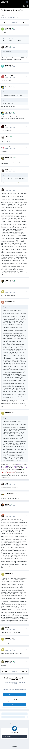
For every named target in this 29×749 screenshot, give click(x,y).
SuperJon (8, 126)
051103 (7, 628)
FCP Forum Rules (7, 736)
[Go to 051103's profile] (2, 628)
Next (24, 22)
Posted (10, 29)
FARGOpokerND (9, 493)
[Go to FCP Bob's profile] (2, 87)
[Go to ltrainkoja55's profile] (2, 302)
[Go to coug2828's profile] (2, 29)
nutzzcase (8, 515)
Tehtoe (7, 504)
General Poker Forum (13, 17)
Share (14, 713)
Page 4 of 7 (14, 22)
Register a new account (14, 694)
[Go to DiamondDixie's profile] (2, 281)
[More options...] (26, 29)
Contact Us (14, 746)
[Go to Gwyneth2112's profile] (2, 76)
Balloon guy (8, 157)
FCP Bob (4, 15)
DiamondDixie (9, 280)
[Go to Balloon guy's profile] (2, 158)
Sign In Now (14, 704)
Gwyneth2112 (9, 76)
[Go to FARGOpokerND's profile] (2, 494)
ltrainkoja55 (8, 301)
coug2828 (8, 28)
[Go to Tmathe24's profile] (2, 66)
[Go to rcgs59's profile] (2, 46)
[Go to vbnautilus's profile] (2, 147)
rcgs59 (7, 46)
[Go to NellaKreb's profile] (2, 291)
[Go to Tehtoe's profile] (2, 504)
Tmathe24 (8, 65)
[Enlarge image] (18, 182)
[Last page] (27, 22)
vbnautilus (8, 147)
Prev (5, 22)
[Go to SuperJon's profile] (2, 126)
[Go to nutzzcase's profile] (2, 515)
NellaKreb (8, 291)
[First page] (2, 22)
